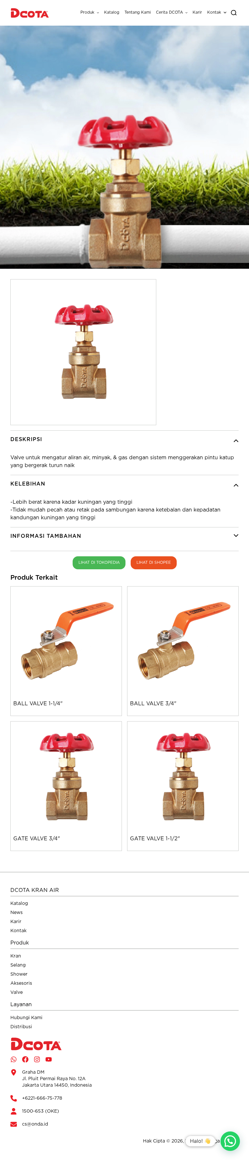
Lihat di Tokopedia (99, 562)
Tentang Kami (137, 12)
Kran (15, 956)
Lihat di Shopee (153, 562)
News (16, 913)
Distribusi (21, 1027)
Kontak (214, 12)
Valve (16, 992)
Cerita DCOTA (169, 12)
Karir (197, 12)
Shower (19, 974)
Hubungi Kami (26, 1018)
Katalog (111, 12)
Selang (18, 965)
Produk (87, 12)
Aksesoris (21, 983)
